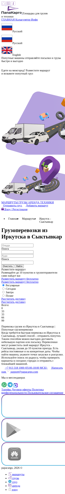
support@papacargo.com (24, 371)
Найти (19, 266)
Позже (9, 295)
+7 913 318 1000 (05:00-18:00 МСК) (26, 367)
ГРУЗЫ (23, 202)
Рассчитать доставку (13, 298)
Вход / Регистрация (15, 209)
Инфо (34, 19)
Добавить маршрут (37, 205)
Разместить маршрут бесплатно (19, 278)
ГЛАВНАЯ (8, 19)
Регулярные (13, 285)
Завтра (10, 292)
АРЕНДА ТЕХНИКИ (41, 202)
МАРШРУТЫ (10, 202)
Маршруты (28, 218)
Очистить (8, 266)
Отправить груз (12, 205)
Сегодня (11, 288)
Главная (13, 218)
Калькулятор (23, 19)
